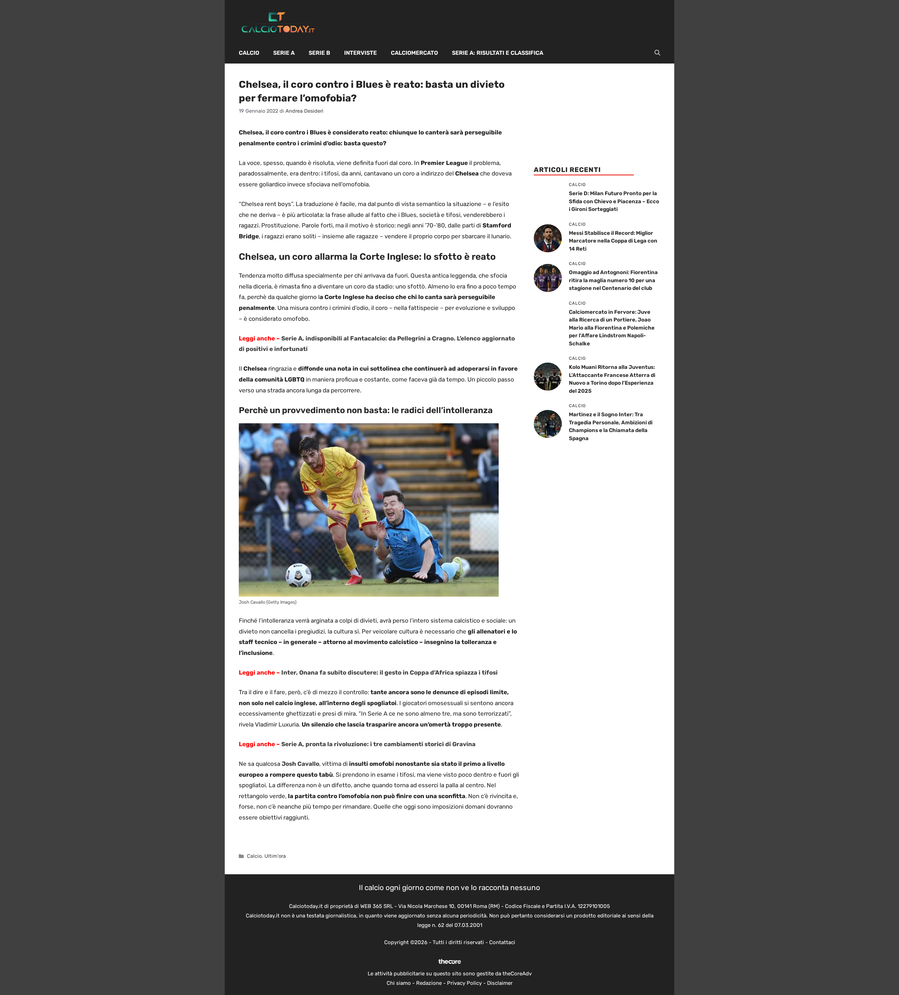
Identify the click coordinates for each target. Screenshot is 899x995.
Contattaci (502, 942)
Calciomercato (414, 52)
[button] (657, 53)
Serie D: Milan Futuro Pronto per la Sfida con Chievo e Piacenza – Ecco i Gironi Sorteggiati (614, 201)
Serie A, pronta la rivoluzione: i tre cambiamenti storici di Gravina (378, 744)
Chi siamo (399, 983)
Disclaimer (500, 983)
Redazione (429, 983)
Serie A (284, 52)
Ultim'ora (275, 856)
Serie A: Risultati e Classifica (497, 52)
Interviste (360, 52)
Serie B (319, 52)
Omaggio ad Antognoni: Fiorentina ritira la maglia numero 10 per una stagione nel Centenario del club (613, 280)
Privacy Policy (464, 983)
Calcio (249, 52)
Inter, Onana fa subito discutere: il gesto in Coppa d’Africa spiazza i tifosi (389, 672)
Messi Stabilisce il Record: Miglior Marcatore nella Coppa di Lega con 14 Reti (613, 241)
